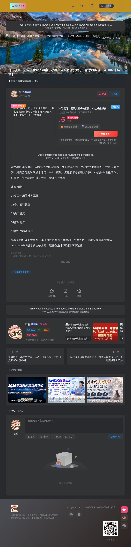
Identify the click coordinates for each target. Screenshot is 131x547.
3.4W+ (32, 330)
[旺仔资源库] (14, 507)
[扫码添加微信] (124, 525)
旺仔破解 (103, 507)
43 (47, 330)
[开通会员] (124, 517)
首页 (12, 81)
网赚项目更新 (24, 81)
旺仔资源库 (90, 507)
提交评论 (115, 436)
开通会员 (108, 5)
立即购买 (105, 133)
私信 (116, 93)
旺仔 (21, 92)
